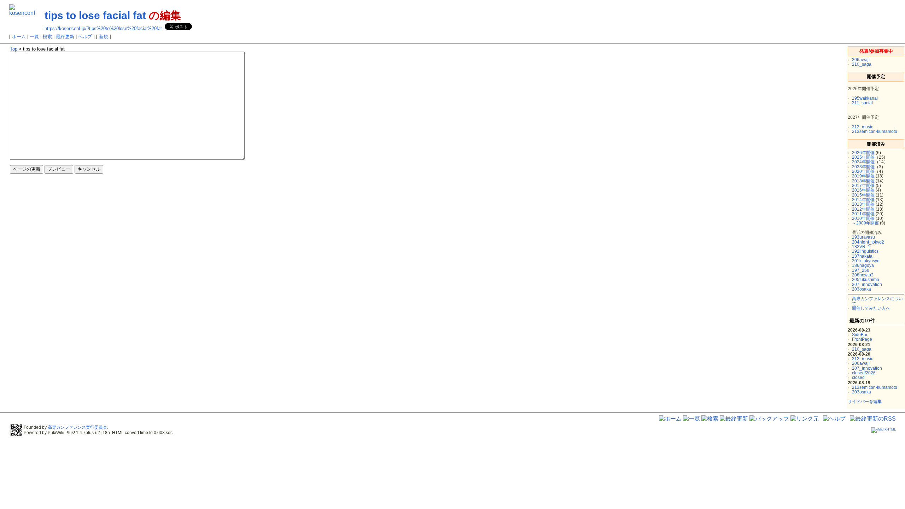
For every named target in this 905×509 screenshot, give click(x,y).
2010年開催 (863, 218)
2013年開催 (863, 204)
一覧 (34, 36)
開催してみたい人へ (871, 308)
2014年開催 (863, 199)
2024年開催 (863, 161)
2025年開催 (863, 157)
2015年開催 (863, 195)
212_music (862, 126)
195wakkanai (865, 98)
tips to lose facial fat (95, 15)
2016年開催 (863, 190)
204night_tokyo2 (868, 242)
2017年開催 (863, 185)
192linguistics (865, 251)
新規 (103, 36)
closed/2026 (864, 372)
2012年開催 (863, 209)
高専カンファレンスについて (877, 301)
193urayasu (863, 237)
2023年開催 (863, 166)
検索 (47, 36)
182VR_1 (861, 246)
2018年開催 (863, 181)
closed (858, 377)
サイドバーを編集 (865, 401)
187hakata (862, 256)
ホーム (19, 36)
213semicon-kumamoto (874, 131)
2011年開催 (863, 213)
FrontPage (862, 339)
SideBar (860, 334)
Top (13, 49)
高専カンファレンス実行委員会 (77, 427)
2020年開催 (863, 171)
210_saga (861, 64)
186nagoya (863, 265)
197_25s (860, 270)
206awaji (861, 59)
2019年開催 (863, 176)
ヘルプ (85, 36)
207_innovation (867, 284)
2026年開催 (863, 152)
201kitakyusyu (866, 260)
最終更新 (65, 36)
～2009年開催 (865, 223)
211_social (862, 102)
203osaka (861, 289)
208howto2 (863, 275)
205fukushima (865, 279)
